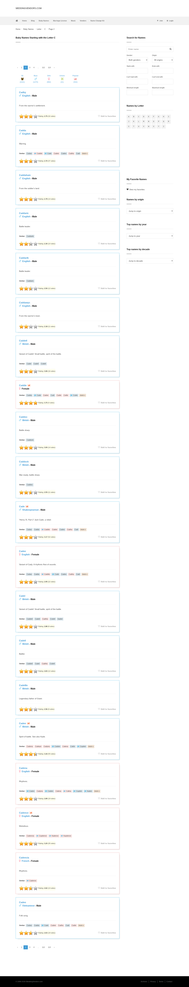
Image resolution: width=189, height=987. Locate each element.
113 (49, 68)
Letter (39, 29)
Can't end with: (157, 77)
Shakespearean (30, 510)
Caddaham (25, 175)
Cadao (29, 153)
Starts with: (131, 66)
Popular (75, 79)
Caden (23, 723)
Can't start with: (132, 77)
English (26, 96)
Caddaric (24, 213)
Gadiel (60, 619)
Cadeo (63, 153)
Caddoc (23, 417)
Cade (49, 153)
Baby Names (44, 21)
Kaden (89, 791)
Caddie (39, 153)
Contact (169, 982)
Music (73, 21)
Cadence (24, 813)
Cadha (71, 153)
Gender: (130, 55)
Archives (144, 982)
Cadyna (47, 746)
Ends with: (156, 66)
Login (171, 21)
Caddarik (30, 236)
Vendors (83, 21)
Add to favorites (108, 116)
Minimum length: (133, 88)
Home (24, 21)
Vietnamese (28, 906)
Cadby (22, 92)
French (25, 861)
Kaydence (67, 836)
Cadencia (30, 836)
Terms (161, 982)
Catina (68, 791)
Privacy (153, 982)
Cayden (83, 746)
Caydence (43, 836)
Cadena (30, 746)
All (22, 79)
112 (43, 68)
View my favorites (137, 189)
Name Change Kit (97, 21)
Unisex (62, 79)
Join (161, 21)
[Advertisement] (67, 53)
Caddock (30, 440)
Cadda (22, 130)
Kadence (55, 836)
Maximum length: (158, 88)
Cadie (59, 395)
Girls (49, 79)
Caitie (66, 395)
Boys (35, 79)
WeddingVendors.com (29, 8)
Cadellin (23, 685)
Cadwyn (38, 746)
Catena (65, 746)
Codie (75, 395)
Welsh (25, 344)
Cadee (56, 153)
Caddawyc (24, 302)
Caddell (23, 341)
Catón (72, 746)
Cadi (78, 153)
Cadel (29, 364)
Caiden (57, 746)
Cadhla (45, 619)
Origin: (154, 55)
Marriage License (60, 21)
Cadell (36, 364)
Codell (43, 364)
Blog (33, 21)
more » (84, 153)
